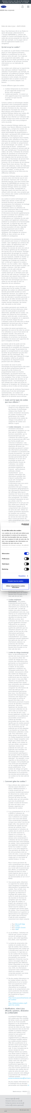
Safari (17, 929)
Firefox (17, 926)
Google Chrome (20, 928)
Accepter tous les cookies (15, 581)
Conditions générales (17, 1105)
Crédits (16, 1098)
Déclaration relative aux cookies (13, 1101)
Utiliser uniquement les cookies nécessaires (15, 586)
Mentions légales (10, 1098)
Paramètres (22, 576)
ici (28, 1085)
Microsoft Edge (20, 924)
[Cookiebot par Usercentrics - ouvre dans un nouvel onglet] (22, 525)
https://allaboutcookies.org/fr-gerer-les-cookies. (18, 1004)
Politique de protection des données (14, 1103)
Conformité (8, 1105)
